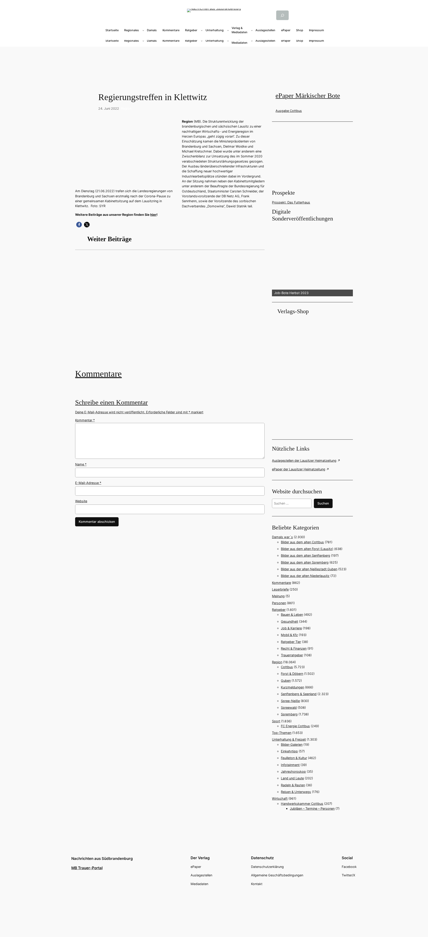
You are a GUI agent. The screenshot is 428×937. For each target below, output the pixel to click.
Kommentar (85, 420)
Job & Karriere (291, 628)
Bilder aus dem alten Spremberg (305, 562)
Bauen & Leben (292, 614)
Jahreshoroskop (293, 771)
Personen (279, 603)
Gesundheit (289, 621)
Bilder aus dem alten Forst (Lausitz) (307, 549)
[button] (79, 224)
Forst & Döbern (292, 673)
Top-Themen (281, 733)
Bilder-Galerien (291, 744)
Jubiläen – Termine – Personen (312, 808)
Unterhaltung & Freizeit (289, 739)
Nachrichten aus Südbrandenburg (102, 858)
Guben (286, 680)
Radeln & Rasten (293, 785)
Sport (276, 721)
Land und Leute (292, 778)
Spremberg (289, 714)
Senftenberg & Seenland (299, 694)
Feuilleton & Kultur (294, 758)
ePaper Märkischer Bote (308, 95)
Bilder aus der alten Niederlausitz (305, 576)
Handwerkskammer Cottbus (302, 803)
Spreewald (289, 707)
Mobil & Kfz (289, 635)
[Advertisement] (172, 312)
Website (81, 501)
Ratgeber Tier (291, 642)
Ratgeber (279, 610)
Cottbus (287, 667)
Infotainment (290, 765)
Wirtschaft (280, 798)
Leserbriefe (280, 589)
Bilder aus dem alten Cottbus (302, 542)
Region (126, 108)
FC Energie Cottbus (295, 726)
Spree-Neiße (290, 701)
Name (80, 464)
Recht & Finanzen (294, 648)
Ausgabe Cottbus (289, 111)
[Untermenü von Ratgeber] (202, 30)
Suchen (323, 503)
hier (153, 214)
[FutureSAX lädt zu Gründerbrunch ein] (170, 312)
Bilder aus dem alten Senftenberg (305, 555)
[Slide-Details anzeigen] (312, 259)
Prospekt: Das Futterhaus (291, 202)
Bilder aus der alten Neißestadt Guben (309, 569)
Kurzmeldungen (292, 687)
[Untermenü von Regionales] (143, 30)
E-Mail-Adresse (88, 483)
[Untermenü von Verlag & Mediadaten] (252, 30)
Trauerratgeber (292, 655)
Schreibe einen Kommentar (111, 402)
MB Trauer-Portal (87, 868)
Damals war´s (282, 537)
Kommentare (98, 374)
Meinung (278, 596)
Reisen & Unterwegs (296, 792)
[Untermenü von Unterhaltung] (228, 30)
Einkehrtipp (289, 751)
